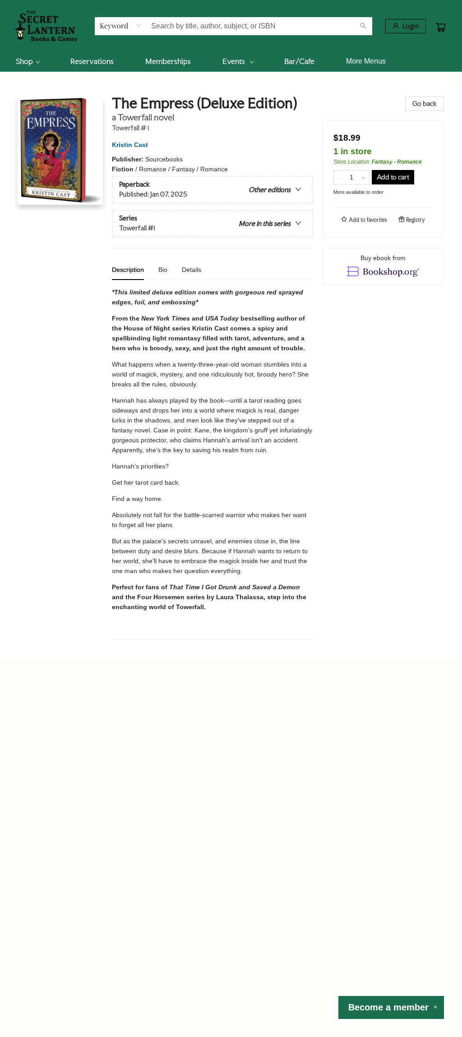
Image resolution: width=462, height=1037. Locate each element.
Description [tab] (128, 269)
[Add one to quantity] (363, 177)
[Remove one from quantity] (339, 177)
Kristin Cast (130, 144)
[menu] (231, 61)
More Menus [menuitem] (366, 61)
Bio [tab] (162, 269)
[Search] (363, 26)
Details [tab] (191, 269)
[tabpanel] (212, 463)
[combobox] (121, 25)
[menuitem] (27, 61)
